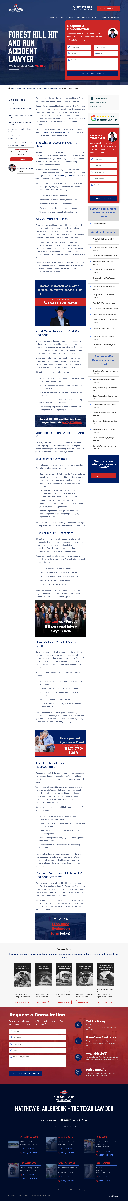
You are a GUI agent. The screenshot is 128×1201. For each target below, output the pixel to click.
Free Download (21, 1002)
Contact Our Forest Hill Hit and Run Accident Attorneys (20, 144)
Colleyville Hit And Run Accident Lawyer (104, 296)
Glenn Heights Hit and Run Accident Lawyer (105, 321)
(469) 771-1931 (106, 1181)
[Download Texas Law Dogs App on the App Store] (61, 1120)
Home (9, 88)
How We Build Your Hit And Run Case (19, 130)
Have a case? (20, 159)
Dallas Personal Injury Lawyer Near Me (105, 422)
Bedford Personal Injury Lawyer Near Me (104, 431)
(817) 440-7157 (30, 1178)
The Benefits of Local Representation (16, 137)
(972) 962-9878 (106, 1155)
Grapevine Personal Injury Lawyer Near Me (104, 405)
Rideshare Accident (100, 223)
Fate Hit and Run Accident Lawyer (105, 303)
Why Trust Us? (96, 106)
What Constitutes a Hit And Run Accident (20, 117)
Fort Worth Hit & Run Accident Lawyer (103, 240)
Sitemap (82, 1190)
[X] (83, 1120)
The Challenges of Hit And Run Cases (20, 110)
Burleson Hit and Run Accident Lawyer (103, 329)
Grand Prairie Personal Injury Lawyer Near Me (105, 372)
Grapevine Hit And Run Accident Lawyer (104, 279)
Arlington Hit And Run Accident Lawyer (103, 262)
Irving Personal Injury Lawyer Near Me (105, 389)
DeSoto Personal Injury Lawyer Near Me (103, 439)
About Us (53, 17)
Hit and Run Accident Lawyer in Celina (104, 346)
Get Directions (28, 1149)
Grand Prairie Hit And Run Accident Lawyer (105, 248)
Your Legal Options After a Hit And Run (19, 123)
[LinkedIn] (80, 1120)
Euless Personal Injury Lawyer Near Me (105, 397)
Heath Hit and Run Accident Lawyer (105, 308)
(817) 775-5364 (84, 7)
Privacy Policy (57, 1190)
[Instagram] (77, 1120)
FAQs (97, 17)
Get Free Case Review (108, 8)
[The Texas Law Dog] (15, 8)
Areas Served (87, 17)
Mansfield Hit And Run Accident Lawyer (104, 271)
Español (91, 9)
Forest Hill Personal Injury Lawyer (24, 88)
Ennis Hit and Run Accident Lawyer (105, 314)
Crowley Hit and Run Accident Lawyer (103, 338)
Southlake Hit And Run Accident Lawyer (104, 287)
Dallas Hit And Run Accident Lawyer (105, 256)
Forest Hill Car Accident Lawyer (50, 88)
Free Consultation (102, 475)
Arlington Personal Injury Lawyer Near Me (104, 380)
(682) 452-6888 (68, 1181)
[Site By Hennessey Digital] (113, 1197)
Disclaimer (46, 1190)
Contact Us (115, 17)
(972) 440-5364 (30, 1153)
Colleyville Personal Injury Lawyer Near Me (104, 447)
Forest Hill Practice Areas (69, 17)
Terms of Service (70, 1190)
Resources (104, 17)
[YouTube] (86, 1120)
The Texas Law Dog (29, 1195)
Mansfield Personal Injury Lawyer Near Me (104, 414)
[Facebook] (74, 1120)
